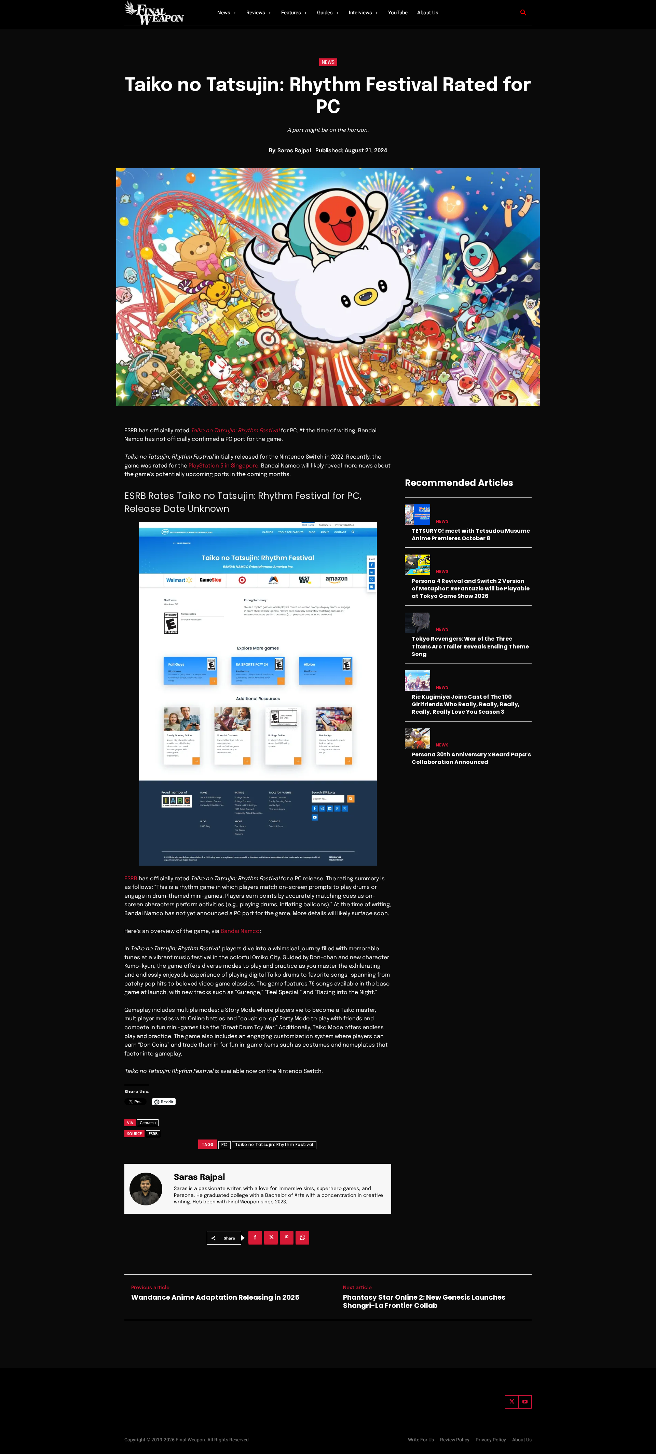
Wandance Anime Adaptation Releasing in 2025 (215, 1297)
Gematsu (148, 1122)
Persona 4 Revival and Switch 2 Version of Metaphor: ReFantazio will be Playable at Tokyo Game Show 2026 (471, 588)
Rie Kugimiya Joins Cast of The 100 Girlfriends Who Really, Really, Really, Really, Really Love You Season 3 (466, 704)
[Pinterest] (286, 1238)
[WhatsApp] (302, 1238)
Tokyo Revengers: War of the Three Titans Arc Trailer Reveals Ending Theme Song (470, 646)
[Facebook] (255, 1238)
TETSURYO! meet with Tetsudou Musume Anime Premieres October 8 (471, 534)
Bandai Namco (240, 931)
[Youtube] (525, 1402)
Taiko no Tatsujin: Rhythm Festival (274, 1144)
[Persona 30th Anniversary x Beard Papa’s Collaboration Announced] (417, 738)
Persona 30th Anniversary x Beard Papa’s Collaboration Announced (471, 758)
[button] (523, 13)
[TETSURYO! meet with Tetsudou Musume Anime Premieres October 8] (417, 514)
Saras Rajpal (294, 151)
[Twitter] (511, 1402)
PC (224, 1144)
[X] (271, 1238)
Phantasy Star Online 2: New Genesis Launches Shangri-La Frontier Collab (424, 1301)
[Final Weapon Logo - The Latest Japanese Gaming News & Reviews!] (162, 12)
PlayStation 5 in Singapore (223, 466)
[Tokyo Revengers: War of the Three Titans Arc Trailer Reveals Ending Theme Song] (417, 623)
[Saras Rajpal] (149, 1189)
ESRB (130, 879)
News (328, 62)
